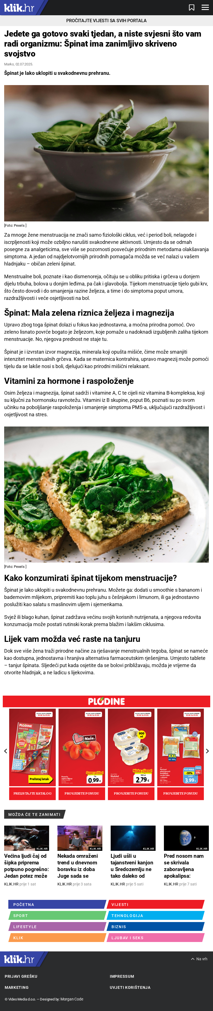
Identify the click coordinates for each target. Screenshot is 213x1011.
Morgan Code (71, 999)
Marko (9, 64)
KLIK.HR (42, 848)
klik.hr (19, 7)
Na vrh (201, 959)
